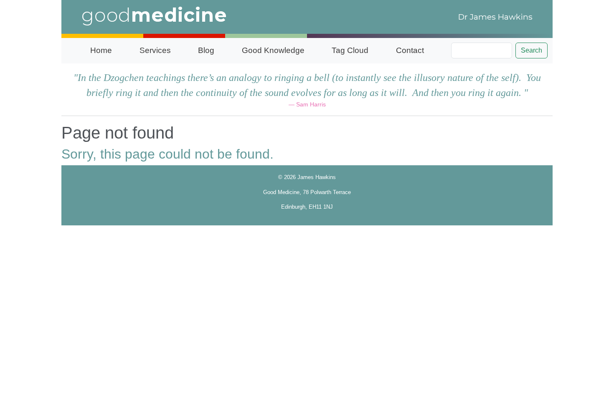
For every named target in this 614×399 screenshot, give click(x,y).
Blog (206, 50)
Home (101, 50)
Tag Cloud (350, 50)
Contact (410, 50)
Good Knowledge (273, 50)
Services (155, 50)
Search (531, 50)
